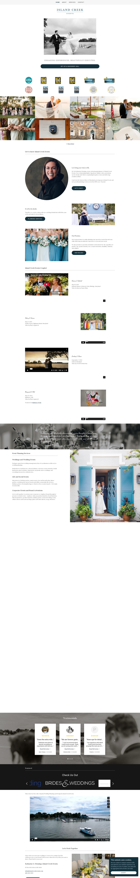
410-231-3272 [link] (29, 873)
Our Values (79, 253)
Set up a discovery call (70, 66)
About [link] (64, 2)
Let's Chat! (79, 188)
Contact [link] (81, 2)
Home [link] (58, 2)
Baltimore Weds (36, 402)
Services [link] (72, 2)
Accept (123, 872)
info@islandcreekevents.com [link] (34, 871)
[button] (70, 144)
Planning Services (35, 219)
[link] (70, 11)
